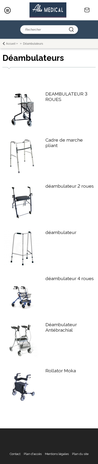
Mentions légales (57, 454)
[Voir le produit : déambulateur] (22, 265)
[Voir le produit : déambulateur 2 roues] (22, 219)
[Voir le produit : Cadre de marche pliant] (22, 172)
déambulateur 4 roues (69, 278)
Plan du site (80, 454)
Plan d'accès (33, 454)
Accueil (10, 43)
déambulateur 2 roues (69, 186)
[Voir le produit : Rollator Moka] (22, 403)
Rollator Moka (60, 370)
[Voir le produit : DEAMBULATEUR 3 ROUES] (22, 126)
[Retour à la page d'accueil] (47, 10)
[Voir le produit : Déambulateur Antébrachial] (22, 357)
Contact (87, 10)
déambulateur (60, 232)
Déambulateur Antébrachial (61, 327)
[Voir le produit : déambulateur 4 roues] (22, 311)
